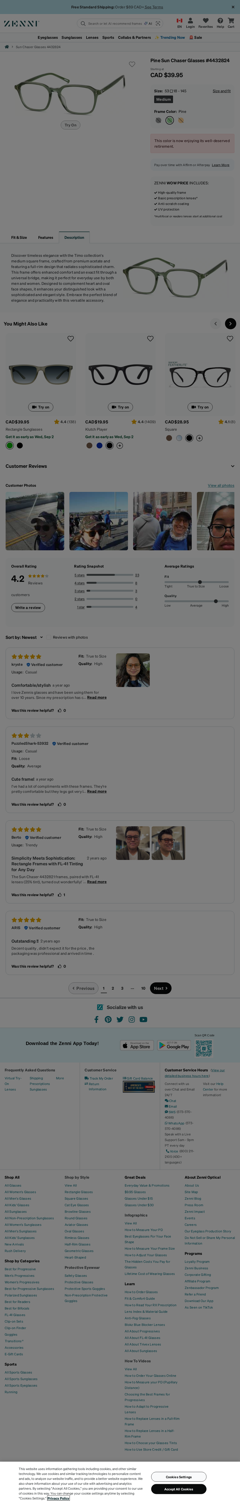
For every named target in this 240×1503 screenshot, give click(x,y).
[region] (120, 1482)
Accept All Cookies (178, 1489)
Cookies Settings (179, 1476)
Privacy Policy (58, 1498)
